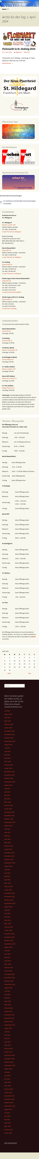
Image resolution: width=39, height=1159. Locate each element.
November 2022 (9, 815)
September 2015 (9, 1106)
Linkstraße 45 (6, 250)
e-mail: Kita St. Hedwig (9, 308)
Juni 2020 (7, 913)
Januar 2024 (8, 768)
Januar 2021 (8, 890)
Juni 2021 (7, 873)
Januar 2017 (8, 1052)
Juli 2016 (7, 1072)
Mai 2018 (7, 998)
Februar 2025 (8, 724)
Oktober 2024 (8, 738)
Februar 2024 (8, 765)
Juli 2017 (7, 1032)
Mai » (30, 673)
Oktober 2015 (8, 1103)
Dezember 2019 (9, 934)
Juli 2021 (7, 870)
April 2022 (7, 839)
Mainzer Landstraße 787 (10, 350)
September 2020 (9, 903)
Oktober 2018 (8, 981)
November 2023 (9, 775)
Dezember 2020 (9, 893)
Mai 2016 (7, 1079)
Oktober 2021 (8, 859)
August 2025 (8, 714)
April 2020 (7, 920)
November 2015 (9, 1099)
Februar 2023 (8, 805)
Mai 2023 (7, 795)
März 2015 (7, 1126)
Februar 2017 (8, 1049)
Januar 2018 (8, 1011)
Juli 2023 (7, 788)
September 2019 (9, 944)
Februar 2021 (8, 886)
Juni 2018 (7, 994)
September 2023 (9, 782)
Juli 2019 (7, 951)
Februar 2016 (8, 1089)
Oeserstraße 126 (7, 359)
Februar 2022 (8, 846)
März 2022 (7, 843)
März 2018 (7, 1005)
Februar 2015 (8, 1130)
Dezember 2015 (9, 1096)
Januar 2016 (8, 1092)
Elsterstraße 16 (7, 299)
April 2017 (7, 1042)
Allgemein (18, 52)
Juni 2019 (7, 954)
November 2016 (9, 1059)
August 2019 (8, 947)
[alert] (19, 202)
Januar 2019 (8, 971)
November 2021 (9, 856)
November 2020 (9, 897)
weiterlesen (7, 63)
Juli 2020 (7, 910)
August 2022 (8, 826)
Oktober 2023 (8, 778)
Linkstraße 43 (6, 281)
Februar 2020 (8, 927)
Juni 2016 (7, 1076)
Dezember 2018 (9, 974)
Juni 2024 (7, 751)
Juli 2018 (7, 991)
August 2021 (8, 866)
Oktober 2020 (8, 900)
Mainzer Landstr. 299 (8, 225)
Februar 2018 (8, 1008)
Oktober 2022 (8, 819)
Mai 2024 (7, 755)
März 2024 (7, 761)
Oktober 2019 (8, 940)
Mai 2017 (7, 1038)
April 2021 (7, 880)
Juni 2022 (7, 832)
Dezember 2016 (9, 1055)
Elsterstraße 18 (7, 264)
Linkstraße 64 (6, 331)
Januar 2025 (8, 728)
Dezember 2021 (9, 853)
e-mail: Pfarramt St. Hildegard (11, 232)
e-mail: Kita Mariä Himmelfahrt (11, 292)
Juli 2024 (7, 748)
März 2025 (7, 721)
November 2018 (9, 978)
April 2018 (7, 1001)
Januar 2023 (8, 809)
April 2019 (7, 961)
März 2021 (7, 883)
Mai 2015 (7, 1119)
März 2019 (7, 964)
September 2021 (9, 863)
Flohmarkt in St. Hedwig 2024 (18, 48)
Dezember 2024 (9, 731)
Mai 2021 (7, 876)
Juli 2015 (7, 1113)
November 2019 (9, 937)
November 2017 (9, 1018)
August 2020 (8, 907)
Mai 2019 (7, 957)
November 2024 (9, 734)
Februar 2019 (8, 967)
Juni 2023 (7, 792)
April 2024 (7, 758)
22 (4, 667)
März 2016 (7, 1086)
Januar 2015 (8, 1133)
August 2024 (8, 745)
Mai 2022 (7, 836)
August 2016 (8, 1069)
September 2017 (9, 1025)
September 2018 (9, 984)
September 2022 (9, 822)
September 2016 (9, 1065)
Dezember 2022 (9, 812)
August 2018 (8, 988)
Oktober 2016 (8, 1062)
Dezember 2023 (9, 772)
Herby (28, 52)
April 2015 (7, 1123)
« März (9, 673)
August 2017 (8, 1028)
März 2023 (7, 802)
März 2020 (7, 924)
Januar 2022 (8, 849)
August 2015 (8, 1109)
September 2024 (9, 741)
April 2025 (7, 718)
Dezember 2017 (9, 1015)
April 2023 (7, 799)
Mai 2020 (7, 917)
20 (29, 664)
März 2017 (7, 1045)
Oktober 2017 (8, 1021)
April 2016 (7, 1082)
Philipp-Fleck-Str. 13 (8, 388)
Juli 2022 (7, 829)
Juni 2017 (7, 1035)
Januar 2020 (8, 930)
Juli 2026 (7, 711)
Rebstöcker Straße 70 (9, 378)
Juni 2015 (7, 1116)
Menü (4, 9)
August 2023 (8, 785)
